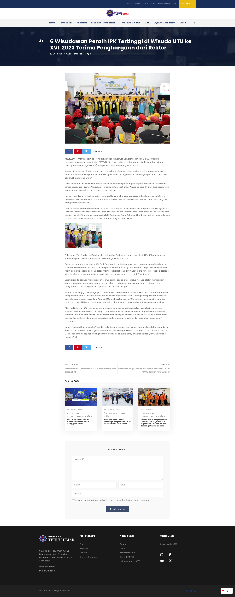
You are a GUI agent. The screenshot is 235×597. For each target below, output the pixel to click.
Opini (123, 413)
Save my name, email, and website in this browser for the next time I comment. (112, 500)
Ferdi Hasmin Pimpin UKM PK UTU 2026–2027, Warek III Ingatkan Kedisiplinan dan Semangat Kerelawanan (154, 423)
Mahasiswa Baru (127, 552)
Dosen (129, 3)
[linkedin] (191, 591)
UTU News (57, 54)
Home (52, 22)
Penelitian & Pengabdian (103, 22)
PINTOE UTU (187, 3)
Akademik (82, 22)
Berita (183, 22)
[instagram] (195, 591)
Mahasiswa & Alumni (130, 22)
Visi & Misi (84, 548)
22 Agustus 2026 (74, 410)
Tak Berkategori (74, 54)
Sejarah (83, 552)
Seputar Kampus (77, 416)
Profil (82, 544)
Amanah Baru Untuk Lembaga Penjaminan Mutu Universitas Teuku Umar (117, 422)
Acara (123, 544)
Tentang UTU (66, 22)
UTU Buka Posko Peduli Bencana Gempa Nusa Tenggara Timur (78, 422)
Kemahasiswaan (150, 416)
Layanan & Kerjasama (165, 22)
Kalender (138, 3)
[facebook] (187, 591)
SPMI (147, 22)
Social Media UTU (168, 544)
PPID (153, 3)
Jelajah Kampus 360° (166, 3)
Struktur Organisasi (89, 557)
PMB (146, 3)
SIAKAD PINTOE (127, 557)
